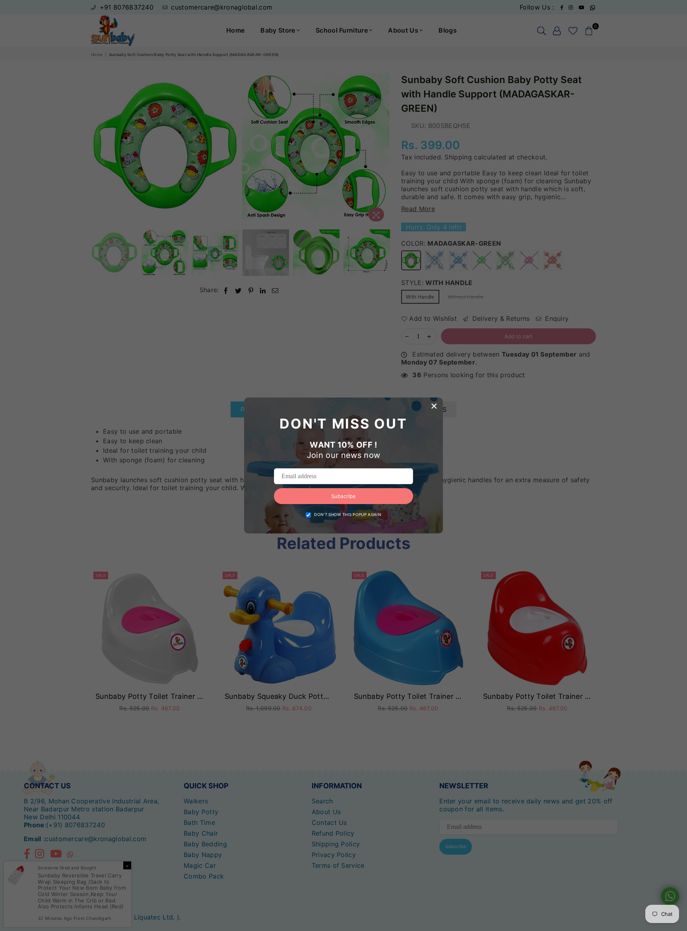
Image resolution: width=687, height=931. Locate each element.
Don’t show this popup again (347, 514)
